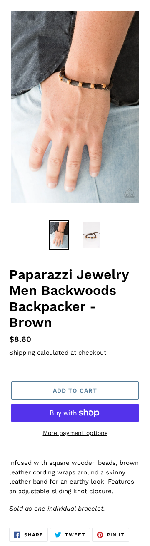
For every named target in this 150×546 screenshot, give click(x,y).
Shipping (22, 352)
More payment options (75, 433)
